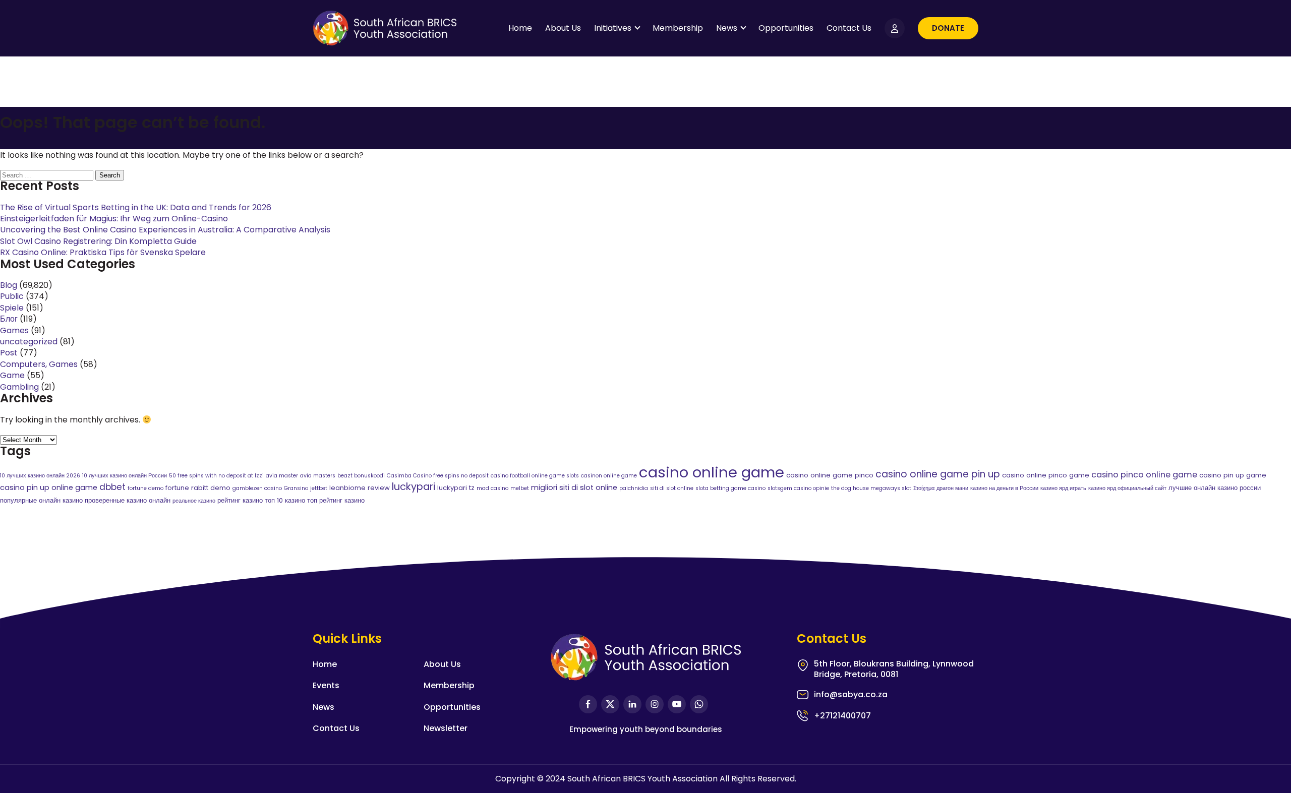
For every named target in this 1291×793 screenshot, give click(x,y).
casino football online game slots (535, 475)
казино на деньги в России (1004, 488)
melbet (519, 488)
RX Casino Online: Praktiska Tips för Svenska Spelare (103, 252)
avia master (282, 475)
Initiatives (612, 28)
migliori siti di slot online (574, 487)
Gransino (296, 488)
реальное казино (193, 501)
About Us (563, 28)
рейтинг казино (240, 500)
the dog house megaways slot (871, 488)
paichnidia (633, 488)
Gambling (19, 387)
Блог (9, 319)
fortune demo (145, 488)
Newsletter (445, 728)
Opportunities (785, 28)
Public (12, 296)
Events (326, 685)
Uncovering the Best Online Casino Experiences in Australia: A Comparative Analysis (165, 229)
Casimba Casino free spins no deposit (438, 475)
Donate (948, 28)
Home (520, 28)
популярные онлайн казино (41, 500)
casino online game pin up (937, 474)
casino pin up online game (48, 487)
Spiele (12, 308)
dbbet (112, 487)
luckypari (413, 487)
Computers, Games (39, 364)
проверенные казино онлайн (127, 500)
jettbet (318, 488)
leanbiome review (359, 488)
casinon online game (609, 475)
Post (9, 352)
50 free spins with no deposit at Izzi (216, 475)
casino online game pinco (829, 475)
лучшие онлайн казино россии (1214, 488)
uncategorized (28, 341)
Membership (678, 28)
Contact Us (849, 28)
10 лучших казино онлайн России (124, 475)
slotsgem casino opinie (798, 488)
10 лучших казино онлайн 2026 (40, 475)
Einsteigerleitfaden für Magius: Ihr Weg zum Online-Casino (114, 218)
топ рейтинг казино (336, 500)
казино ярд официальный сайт (1127, 488)
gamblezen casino (257, 488)
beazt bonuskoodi (361, 475)
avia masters (317, 475)
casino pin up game (1232, 475)
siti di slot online (671, 488)
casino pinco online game (1144, 474)
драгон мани (952, 488)
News (726, 28)
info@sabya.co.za (851, 695)
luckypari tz (456, 488)
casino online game (711, 472)
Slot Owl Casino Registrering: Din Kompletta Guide (98, 241)
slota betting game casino (730, 488)
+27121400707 (842, 715)
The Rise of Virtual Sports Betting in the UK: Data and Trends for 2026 (135, 207)
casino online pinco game (1045, 475)
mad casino (492, 488)
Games (14, 330)
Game (12, 375)
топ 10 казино (285, 500)
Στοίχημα (923, 488)
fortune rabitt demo (197, 488)
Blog (8, 285)
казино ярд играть (1063, 488)
